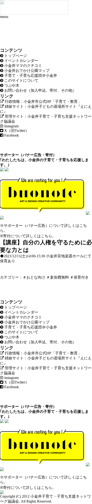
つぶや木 (11, 85)
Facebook (11, 135)
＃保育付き (79, 277)
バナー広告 (32, 155)
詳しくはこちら (39, 236)
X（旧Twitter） (16, 131)
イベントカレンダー (20, 61)
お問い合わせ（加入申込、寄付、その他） (39, 90)
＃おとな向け (34, 277)
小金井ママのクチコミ (22, 66)
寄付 (49, 155)
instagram (11, 126)
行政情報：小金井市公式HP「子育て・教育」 (42, 101)
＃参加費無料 (57, 277)
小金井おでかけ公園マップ (26, 71)
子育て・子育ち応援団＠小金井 (30, 75)
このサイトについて (20, 80)
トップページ (15, 56)
